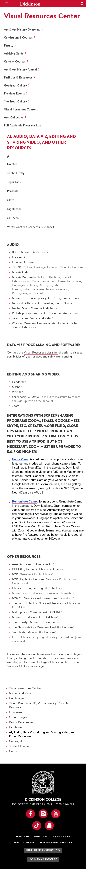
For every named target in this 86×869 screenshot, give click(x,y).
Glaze (10, 200)
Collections (50, 622)
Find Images (16, 698)
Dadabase (51, 617)
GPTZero (13, 218)
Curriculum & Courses (18, 38)
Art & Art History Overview (22, 30)
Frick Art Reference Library (58, 603)
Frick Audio (19, 257)
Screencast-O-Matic (25, 397)
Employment (41, 836)
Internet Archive (23, 262)
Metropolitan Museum (26, 612)
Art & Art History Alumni (20, 70)
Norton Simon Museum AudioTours (34, 308)
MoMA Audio (20, 272)
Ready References (21, 722)
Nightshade (14, 209)
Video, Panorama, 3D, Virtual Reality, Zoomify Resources (39, 705)
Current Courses (15, 62)
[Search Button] (81, 4)
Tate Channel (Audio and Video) (32, 318)
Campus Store (61, 836)
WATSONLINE (52, 612)
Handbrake (19, 382)
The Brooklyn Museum (26, 622)
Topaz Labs (14, 182)
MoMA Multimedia (24, 277)
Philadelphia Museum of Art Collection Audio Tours (45, 313)
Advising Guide (14, 54)
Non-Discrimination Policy (56, 842)
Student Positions (20, 746)
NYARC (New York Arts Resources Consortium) (43, 598)
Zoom (15, 406)
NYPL (15, 574)
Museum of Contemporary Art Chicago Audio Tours (45, 298)
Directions (22, 836)
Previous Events (14, 93)
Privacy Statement (24, 842)
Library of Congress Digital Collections (37, 588)
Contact (14, 751)
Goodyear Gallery (15, 85)
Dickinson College (30, 4)
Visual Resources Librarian (41, 352)
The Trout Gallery (15, 101)
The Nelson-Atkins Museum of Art (34, 627)
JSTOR (16, 267)
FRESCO (18, 607)
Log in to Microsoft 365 (43, 859)
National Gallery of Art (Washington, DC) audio (42, 303)
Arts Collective (14, 117)
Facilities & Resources (18, 77)
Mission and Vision (20, 693)
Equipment (16, 712)
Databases (15, 727)
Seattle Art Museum (25, 632)
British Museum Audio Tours (30, 252)
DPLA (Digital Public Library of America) (38, 569)
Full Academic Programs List (22, 125)
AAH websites (28, 666)
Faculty (8, 46)
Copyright (15, 741)
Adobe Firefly (16, 173)
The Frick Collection (25, 603)
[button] (30, 813)
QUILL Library (21, 637)
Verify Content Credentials (25, 227)
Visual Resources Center (42, 16)
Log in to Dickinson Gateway (43, 850)
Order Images (18, 717)
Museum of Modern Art (27, 617)
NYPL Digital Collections (28, 579)
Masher (17, 387)
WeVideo (17, 392)
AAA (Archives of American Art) (33, 564)
